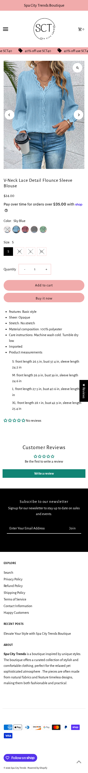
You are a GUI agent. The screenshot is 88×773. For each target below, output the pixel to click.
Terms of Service (15, 599)
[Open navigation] (14, 29)
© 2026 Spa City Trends (15, 768)
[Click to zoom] (77, 68)
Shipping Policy (14, 592)
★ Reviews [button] (84, 390)
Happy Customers (16, 612)
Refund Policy (13, 586)
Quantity (10, 269)
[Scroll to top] (79, 762)
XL (41, 251)
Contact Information (18, 606)
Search (8, 572)
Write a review (44, 473)
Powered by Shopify (37, 768)
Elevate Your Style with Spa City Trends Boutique (37, 633)
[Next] (78, 115)
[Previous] (9, 115)
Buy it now (44, 298)
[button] (14, 420)
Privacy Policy (13, 579)
